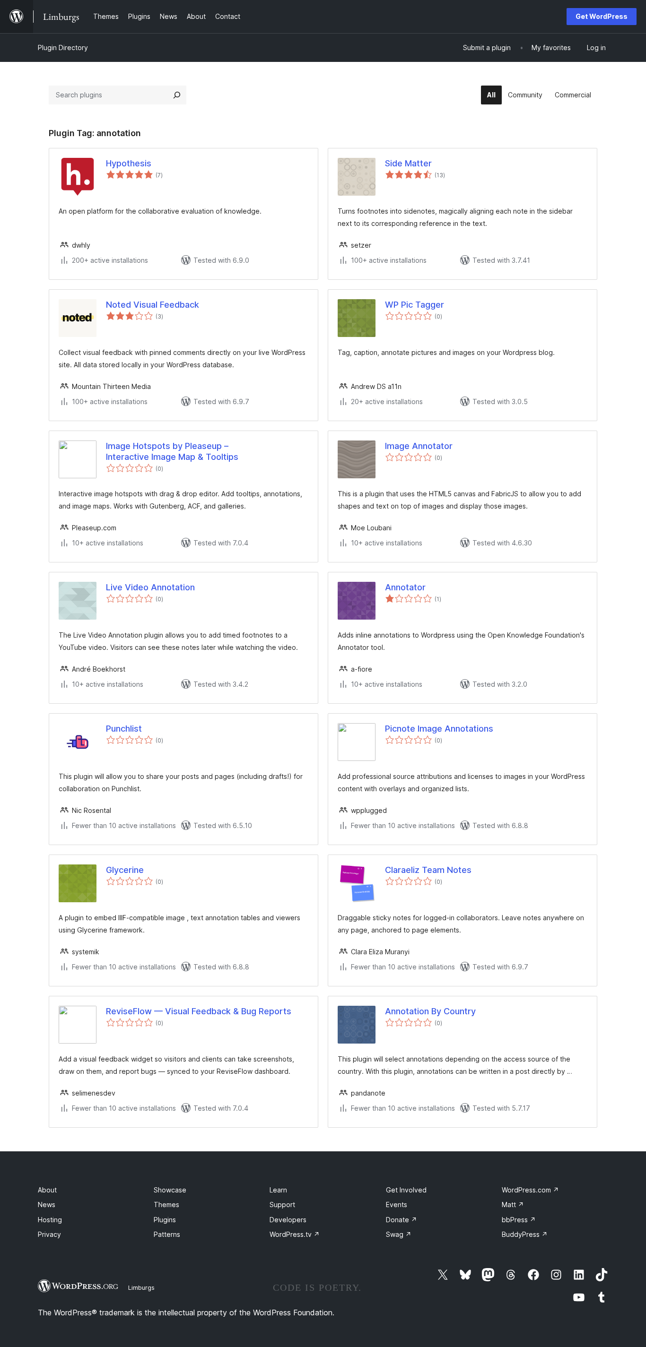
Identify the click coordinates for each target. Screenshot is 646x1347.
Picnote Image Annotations (439, 729)
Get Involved (406, 1190)
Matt (513, 1204)
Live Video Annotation (150, 587)
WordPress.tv (295, 1234)
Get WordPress (602, 16)
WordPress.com (530, 1190)
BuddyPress (525, 1234)
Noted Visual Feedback (152, 305)
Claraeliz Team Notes (428, 870)
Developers (288, 1220)
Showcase (170, 1190)
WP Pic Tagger (414, 305)
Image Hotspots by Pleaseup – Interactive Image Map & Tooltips (172, 451)
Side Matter (408, 163)
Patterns (167, 1234)
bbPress (519, 1220)
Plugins (165, 1220)
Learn (278, 1190)
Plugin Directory (63, 47)
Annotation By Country (430, 1011)
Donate (401, 1220)
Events (396, 1204)
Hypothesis (128, 163)
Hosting (50, 1220)
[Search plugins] (176, 95)
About (47, 1190)
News (46, 1204)
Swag (398, 1234)
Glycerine (125, 870)
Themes (166, 1204)
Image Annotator (419, 446)
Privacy (49, 1234)
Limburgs (141, 1287)
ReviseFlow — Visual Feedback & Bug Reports (198, 1011)
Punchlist (124, 729)
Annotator (405, 587)
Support (282, 1204)
